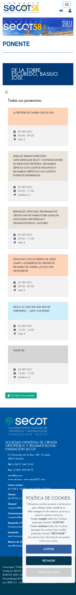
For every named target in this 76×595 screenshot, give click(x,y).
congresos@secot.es (17, 507)
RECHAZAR (48, 560)
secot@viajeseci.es (17, 545)
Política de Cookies (48, 541)
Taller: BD (18, 350)
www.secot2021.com (34, 479)
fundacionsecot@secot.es (20, 526)
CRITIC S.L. (12, 582)
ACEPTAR (48, 549)
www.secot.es (15, 479)
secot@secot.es (15, 475)
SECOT (8, 574)
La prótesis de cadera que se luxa (33, 112)
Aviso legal (8, 567)
